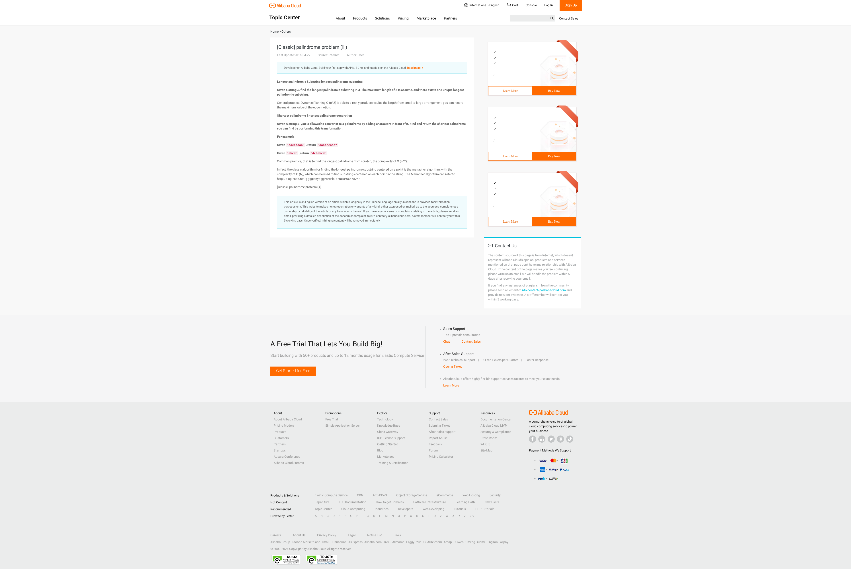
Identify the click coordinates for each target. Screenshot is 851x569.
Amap (448, 542)
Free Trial (331, 419)
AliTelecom (434, 542)
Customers (281, 438)
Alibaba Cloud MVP (493, 425)
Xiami (481, 542)
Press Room (488, 438)
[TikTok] (569, 439)
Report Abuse (438, 438)
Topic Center (323, 509)
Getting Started (387, 444)
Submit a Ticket (439, 425)
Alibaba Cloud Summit (289, 463)
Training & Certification (392, 463)
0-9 (472, 516)
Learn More (510, 90)
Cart (515, 5)
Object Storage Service (411, 495)
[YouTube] (560, 439)
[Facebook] (532, 439)
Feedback (435, 444)
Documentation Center (495, 419)
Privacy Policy (326, 535)
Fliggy (410, 542)
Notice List (374, 535)
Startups (280, 450)
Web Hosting (471, 495)
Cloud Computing (353, 509)
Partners (450, 18)
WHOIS (485, 444)
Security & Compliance (495, 432)
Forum (433, 450)
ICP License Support (391, 438)
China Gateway (387, 432)
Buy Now (554, 90)
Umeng (470, 542)
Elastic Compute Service (331, 495)
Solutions (382, 18)
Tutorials (460, 509)
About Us (299, 535)
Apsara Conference (287, 456)
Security (495, 495)
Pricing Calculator (441, 456)
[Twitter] (551, 439)
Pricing (403, 18)
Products (360, 18)
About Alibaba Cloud (288, 419)
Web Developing (433, 509)
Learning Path (465, 502)
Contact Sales (568, 18)
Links (397, 535)
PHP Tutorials (484, 509)
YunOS (421, 542)
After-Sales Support (442, 432)
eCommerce (445, 495)
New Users (491, 502)
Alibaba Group (280, 542)
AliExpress (355, 542)
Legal (351, 535)
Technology (385, 419)
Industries (381, 509)
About (340, 18)
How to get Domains (390, 502)
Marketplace (426, 18)
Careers (275, 535)
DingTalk (492, 542)
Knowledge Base (388, 425)
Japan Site (322, 502)
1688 (386, 542)
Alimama (398, 542)
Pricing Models (284, 425)
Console (531, 5)
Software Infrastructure (429, 502)
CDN (360, 495)
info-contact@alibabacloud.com (543, 290)
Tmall (325, 542)
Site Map (486, 450)
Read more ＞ (415, 67)
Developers (405, 509)
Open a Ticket (452, 366)
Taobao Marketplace (306, 542)
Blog (380, 450)
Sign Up (571, 5)
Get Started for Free (293, 370)
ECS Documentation (352, 502)
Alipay (504, 542)
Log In (548, 5)
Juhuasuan (339, 542)
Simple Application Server (342, 425)
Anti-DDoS (380, 495)
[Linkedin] (541, 439)
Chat (446, 341)
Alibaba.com (373, 542)
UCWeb (459, 542)
